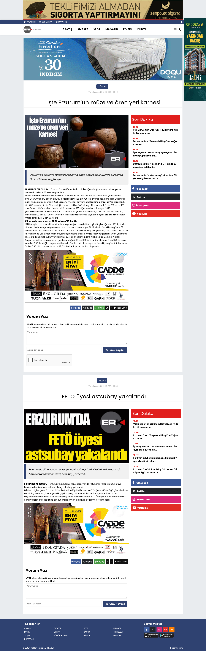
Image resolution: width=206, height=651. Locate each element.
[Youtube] (165, 629)
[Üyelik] (181, 22)
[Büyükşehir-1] (103, 58)
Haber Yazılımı (176, 648)
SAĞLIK (87, 632)
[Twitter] (152, 629)
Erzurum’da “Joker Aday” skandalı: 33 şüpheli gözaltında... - (155, 177)
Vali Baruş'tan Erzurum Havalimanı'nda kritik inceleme (155, 131)
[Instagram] (159, 629)
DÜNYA (142, 29)
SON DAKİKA (46, 22)
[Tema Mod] (180, 29)
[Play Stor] (166, 634)
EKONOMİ (117, 635)
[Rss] (171, 629)
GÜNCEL (102, 86)
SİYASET (82, 29)
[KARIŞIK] (76, 276)
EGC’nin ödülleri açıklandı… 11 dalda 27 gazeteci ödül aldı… (154, 165)
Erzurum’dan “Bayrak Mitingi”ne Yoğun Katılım (155, 143)
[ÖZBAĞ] (195, 59)
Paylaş (76, 307)
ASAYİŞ (67, 29)
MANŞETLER (63, 22)
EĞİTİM (127, 29)
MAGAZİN (111, 29)
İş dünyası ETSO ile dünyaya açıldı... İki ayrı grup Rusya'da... (155, 154)
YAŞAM (27, 635)
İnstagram (142, 205)
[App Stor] (151, 634)
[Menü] (175, 29)
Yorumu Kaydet (115, 350)
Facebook (141, 188)
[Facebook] (146, 629)
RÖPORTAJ (29, 639)
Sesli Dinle (121, 307)
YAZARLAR (31, 22)
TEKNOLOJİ (118, 632)
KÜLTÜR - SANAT (61, 635)
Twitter (140, 197)
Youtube (141, 213)
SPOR (96, 29)
